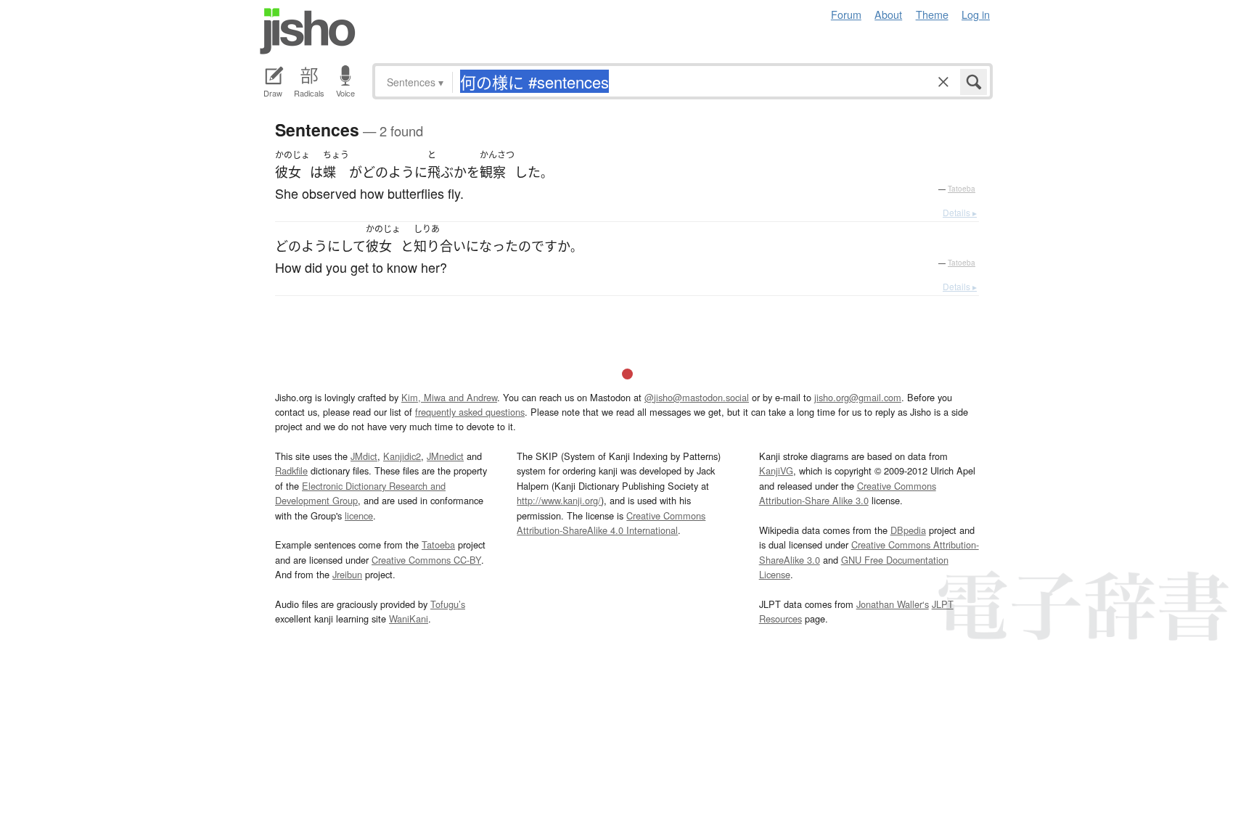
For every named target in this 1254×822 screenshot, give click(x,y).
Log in (976, 14)
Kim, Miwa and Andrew (449, 397)
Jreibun (347, 574)
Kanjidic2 (402, 456)
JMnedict (445, 456)
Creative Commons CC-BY (426, 560)
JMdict (364, 456)
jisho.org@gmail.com (857, 397)
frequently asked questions (470, 412)
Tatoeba (961, 189)
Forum (846, 14)
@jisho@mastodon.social (696, 397)
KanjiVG (776, 470)
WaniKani (408, 618)
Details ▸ (960, 212)
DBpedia (908, 530)
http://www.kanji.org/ (559, 500)
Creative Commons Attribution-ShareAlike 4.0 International (611, 523)
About (888, 14)
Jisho (308, 31)
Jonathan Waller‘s (892, 604)
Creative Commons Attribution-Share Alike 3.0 (847, 493)
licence (359, 515)
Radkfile (291, 470)
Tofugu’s (447, 604)
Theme (932, 14)
